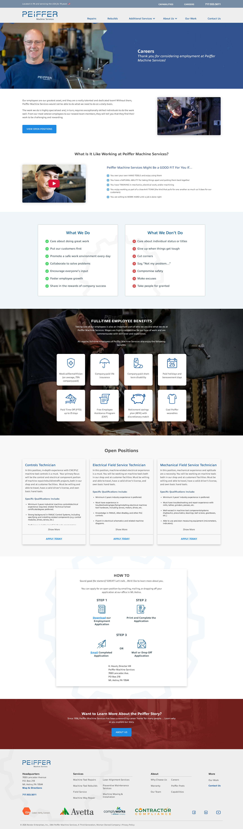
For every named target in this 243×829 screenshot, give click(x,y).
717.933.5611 (213, 4)
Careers (189, 4)
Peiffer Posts (177, 786)
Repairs (91, 18)
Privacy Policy (128, 825)
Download (99, 617)
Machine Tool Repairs (84, 780)
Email (94, 652)
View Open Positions (39, 129)
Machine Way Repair (84, 798)
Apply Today (54, 539)
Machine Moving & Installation (113, 795)
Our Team (156, 792)
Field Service (80, 792)
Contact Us (214, 18)
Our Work (190, 18)
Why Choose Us (159, 780)
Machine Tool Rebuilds (85, 786)
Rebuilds (112, 18)
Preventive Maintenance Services (116, 787)
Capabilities (165, 4)
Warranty (155, 786)
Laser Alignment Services (116, 780)
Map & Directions (32, 788)
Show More (54, 529)
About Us (168, 18)
